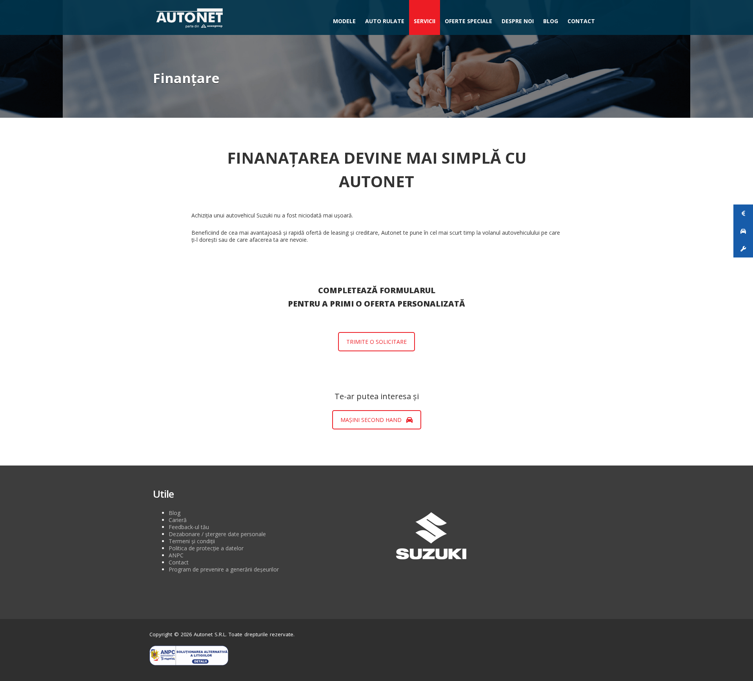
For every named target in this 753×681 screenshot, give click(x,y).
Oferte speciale (468, 21)
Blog (550, 21)
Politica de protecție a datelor (206, 548)
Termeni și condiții (192, 541)
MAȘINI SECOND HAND (371, 420)
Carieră (178, 520)
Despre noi (518, 21)
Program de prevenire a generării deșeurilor (224, 569)
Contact (581, 21)
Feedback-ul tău (189, 527)
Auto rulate (384, 21)
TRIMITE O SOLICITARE (376, 341)
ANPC (176, 555)
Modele (344, 21)
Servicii (424, 21)
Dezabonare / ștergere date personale (217, 534)
